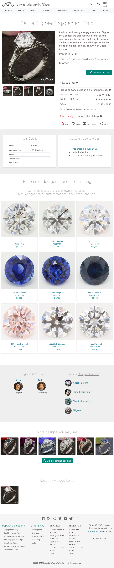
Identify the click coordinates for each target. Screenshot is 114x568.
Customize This (100, 72)
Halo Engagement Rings (13, 540)
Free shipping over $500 (84, 148)
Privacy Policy (38, 536)
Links (34, 543)
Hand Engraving (81, 392)
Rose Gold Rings (10, 543)
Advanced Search (10, 550)
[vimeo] (60, 519)
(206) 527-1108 (57, 529)
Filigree (77, 410)
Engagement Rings (11, 530)
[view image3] (28, 91)
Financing (36, 540)
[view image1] (7, 91)
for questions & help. (79, 116)
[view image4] (39, 91)
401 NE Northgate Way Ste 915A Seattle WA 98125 (57, 538)
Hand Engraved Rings (12, 533)
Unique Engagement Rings (14, 546)
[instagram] (48, 519)
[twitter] (71, 519)
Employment (37, 530)
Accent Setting (81, 382)
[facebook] (43, 519)
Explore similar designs (58, 460)
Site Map (35, 533)
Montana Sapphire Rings (13, 536)
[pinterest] (54, 519)
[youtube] (65, 519)
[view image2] (18, 91)
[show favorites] (98, 4)
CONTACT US (99, 538)
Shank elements (81, 401)
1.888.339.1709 (95, 525)
